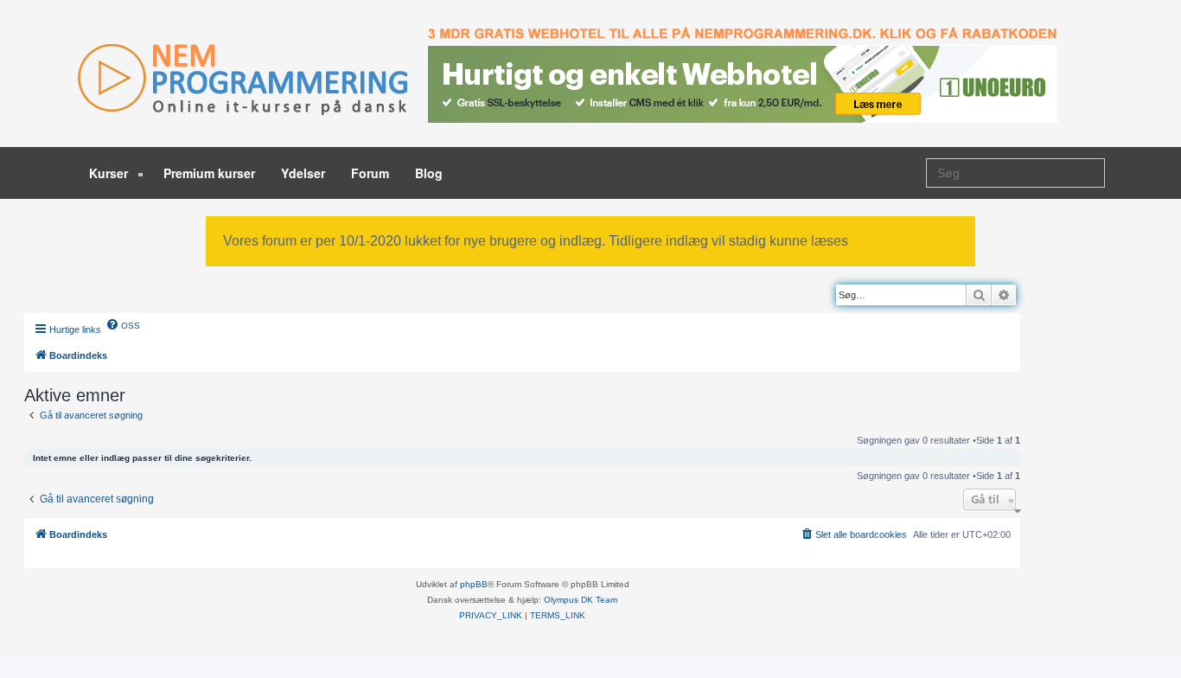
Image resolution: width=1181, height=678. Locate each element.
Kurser (110, 173)
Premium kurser (209, 173)
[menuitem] (122, 324)
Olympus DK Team (580, 599)
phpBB (474, 584)
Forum (370, 173)
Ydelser (303, 173)
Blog (429, 173)
